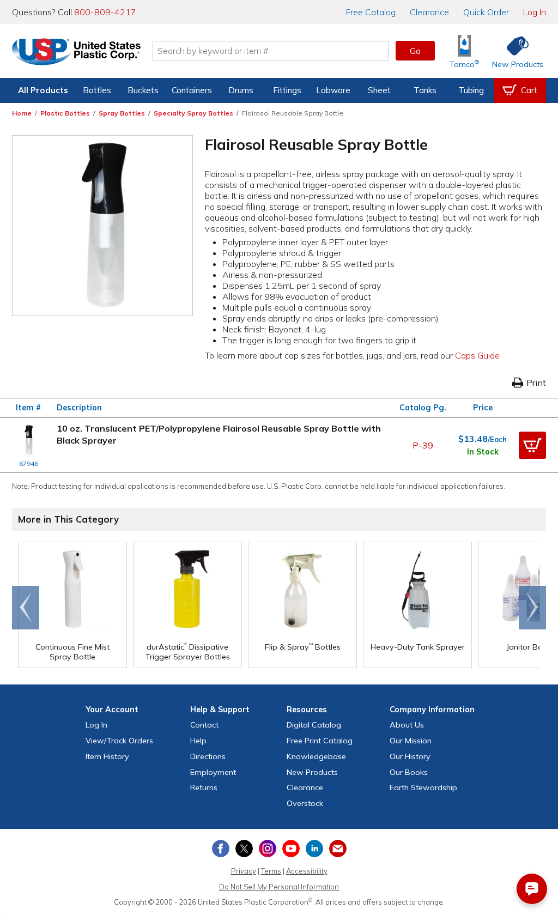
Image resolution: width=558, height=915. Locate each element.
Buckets (143, 90)
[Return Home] (76, 53)
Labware (333, 90)
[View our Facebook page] (221, 848)
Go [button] (415, 50)
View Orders (119, 741)
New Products (312, 772)
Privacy (243, 870)
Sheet (379, 90)
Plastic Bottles (65, 113)
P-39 (423, 445)
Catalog (371, 12)
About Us (407, 725)
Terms (271, 870)
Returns (203, 787)
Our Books (409, 772)
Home (22, 113)
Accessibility (306, 870)
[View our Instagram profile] (267, 848)
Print (536, 382)
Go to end (26, 608)
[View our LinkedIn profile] (314, 848)
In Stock (483, 452)
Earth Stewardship (423, 787)
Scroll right (532, 608)
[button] (532, 445)
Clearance (429, 12)
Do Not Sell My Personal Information (279, 886)
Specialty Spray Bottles (193, 113)
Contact (204, 725)
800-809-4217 (105, 12)
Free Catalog (320, 741)
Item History (107, 756)
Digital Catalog (314, 725)
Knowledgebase (316, 756)
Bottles (97, 90)
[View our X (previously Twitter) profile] (244, 848)
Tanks (425, 90)
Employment (213, 772)
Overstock (305, 803)
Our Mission (411, 741)
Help (198, 741)
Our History (410, 756)
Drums (240, 90)
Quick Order (486, 12)
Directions (208, 756)
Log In (534, 12)
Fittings (287, 90)
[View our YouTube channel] (291, 848)
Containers (192, 90)
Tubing (471, 90)
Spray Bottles (122, 113)
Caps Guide (477, 355)
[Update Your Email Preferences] (338, 848)
